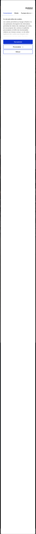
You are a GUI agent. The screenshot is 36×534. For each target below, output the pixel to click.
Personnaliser (17, 47)
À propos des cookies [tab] (27, 13)
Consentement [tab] (7, 13)
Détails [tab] (16, 13)
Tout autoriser (18, 42)
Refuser (18, 52)
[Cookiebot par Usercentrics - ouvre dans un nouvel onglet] (25, 8)
